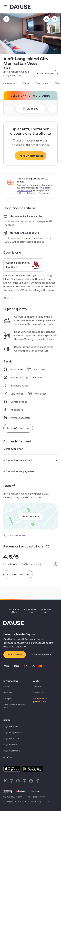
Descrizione (42, 83)
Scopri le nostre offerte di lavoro (14, 706)
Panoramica (9, 83)
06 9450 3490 (16, 535)
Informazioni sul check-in (18, 460)
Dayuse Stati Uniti (11, 738)
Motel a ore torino (46, 611)
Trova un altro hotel (30, 155)
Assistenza (38, 692)
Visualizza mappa (45, 73)
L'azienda (7, 686)
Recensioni (8, 692)
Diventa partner (15, 654)
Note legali (8, 801)
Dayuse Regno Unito (12, 732)
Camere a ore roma (30, 611)
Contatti (37, 686)
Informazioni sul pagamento (19, 471)
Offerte (25, 83)
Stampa (7, 698)
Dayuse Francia (10, 726)
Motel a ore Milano (14, 611)
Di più (6, 298)
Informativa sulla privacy (29, 801)
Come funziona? (13, 448)
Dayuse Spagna (10, 744)
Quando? (32, 108)
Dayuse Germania (11, 750)
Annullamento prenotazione (40, 700)
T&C (48, 801)
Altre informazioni (18, 428)
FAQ (57, 83)
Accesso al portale (41, 654)
